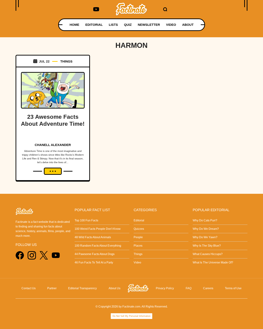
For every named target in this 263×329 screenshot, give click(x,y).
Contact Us (28, 288)
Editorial (139, 220)
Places (138, 245)
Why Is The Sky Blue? (207, 245)
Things (138, 254)
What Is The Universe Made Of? (213, 262)
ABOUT (188, 25)
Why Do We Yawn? (205, 237)
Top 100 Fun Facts (86, 220)
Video (137, 262)
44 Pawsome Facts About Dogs (95, 254)
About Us (114, 288)
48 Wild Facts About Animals (93, 237)
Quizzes (139, 228)
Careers (208, 288)
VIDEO (171, 25)
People (138, 237)
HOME (74, 25)
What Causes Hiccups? (208, 254)
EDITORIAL (94, 25)
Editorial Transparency (82, 288)
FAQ (188, 288)
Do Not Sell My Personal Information (131, 316)
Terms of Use (233, 288)
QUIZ (128, 25)
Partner (52, 288)
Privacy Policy (165, 288)
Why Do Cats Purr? (205, 220)
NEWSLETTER (149, 25)
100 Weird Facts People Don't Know (98, 228)
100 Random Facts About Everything (98, 245)
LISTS (113, 25)
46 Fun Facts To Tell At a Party (94, 262)
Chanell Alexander (53, 145)
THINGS (66, 61)
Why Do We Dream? (206, 228)
